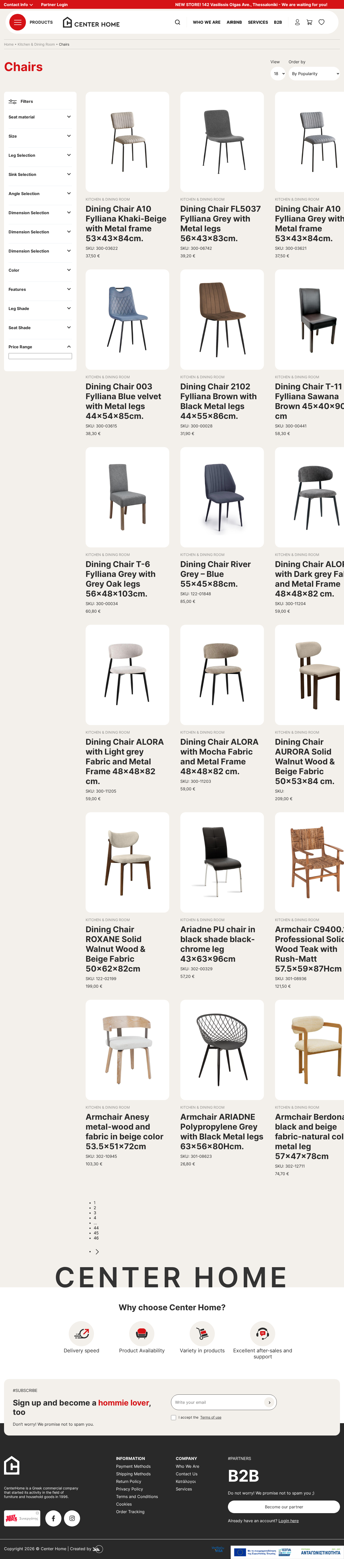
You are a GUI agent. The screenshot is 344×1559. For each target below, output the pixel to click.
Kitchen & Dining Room (36, 44)
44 (96, 1227)
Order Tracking (130, 1511)
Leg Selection (22, 155)
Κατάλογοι (186, 1481)
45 (96, 1232)
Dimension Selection (29, 212)
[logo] (91, 21)
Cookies (124, 1504)
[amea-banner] (287, 1552)
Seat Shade (20, 327)
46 (96, 1237)
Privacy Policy (129, 1488)
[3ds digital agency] (98, 1548)
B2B (278, 22)
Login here (289, 1520)
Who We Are (207, 22)
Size (13, 136)
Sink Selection (22, 174)
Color (14, 270)
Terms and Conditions (137, 1496)
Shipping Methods (133, 1473)
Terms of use (210, 1417)
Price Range (20, 346)
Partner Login (54, 4)
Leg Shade (19, 308)
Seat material (22, 116)
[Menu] (17, 22)
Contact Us (186, 1473)
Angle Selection (24, 193)
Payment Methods (133, 1466)
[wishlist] (322, 22)
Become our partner (284, 1506)
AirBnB (234, 22)
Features (17, 289)
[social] (53, 1518)
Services (258, 22)
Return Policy (128, 1481)
